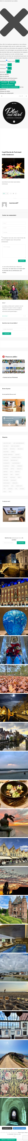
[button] (26, 1105)
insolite (19, 374)
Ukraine (10, 394)
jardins (5, 377)
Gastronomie (15, 368)
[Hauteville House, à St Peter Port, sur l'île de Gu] (14, 931)
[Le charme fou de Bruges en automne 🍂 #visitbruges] (14, 642)
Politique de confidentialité (18, 1139)
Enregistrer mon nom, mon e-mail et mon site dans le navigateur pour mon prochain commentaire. (13, 145)
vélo (5, 397)
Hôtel (12, 374)
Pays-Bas (6, 386)
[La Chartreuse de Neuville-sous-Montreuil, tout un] (14, 1017)
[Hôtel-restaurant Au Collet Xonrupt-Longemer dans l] (14, 700)
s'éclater (6, 391)
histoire (6, 374)
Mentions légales (21, 1038)
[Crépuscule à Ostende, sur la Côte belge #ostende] (14, 729)
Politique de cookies (8, 1139)
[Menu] (1, 2)
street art (19, 391)
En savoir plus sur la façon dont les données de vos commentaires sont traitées (13, 176)
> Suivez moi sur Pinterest (10, 283)
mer (12, 380)
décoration (14, 366)
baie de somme (15, 351)
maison (17, 377)
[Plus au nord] (14, 18)
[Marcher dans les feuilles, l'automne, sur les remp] (14, 585)
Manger (6, 380)
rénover (15, 388)
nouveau (12, 383)
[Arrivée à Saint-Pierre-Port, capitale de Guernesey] (14, 873)
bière (12, 357)
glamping (6, 371)
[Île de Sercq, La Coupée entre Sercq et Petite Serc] (14, 960)
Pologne (13, 386)
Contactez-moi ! (6, 407)
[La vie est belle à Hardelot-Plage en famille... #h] (14, 902)
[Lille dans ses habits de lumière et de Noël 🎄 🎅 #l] (14, 498)
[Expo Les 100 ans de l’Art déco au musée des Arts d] (14, 527)
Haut (14, 1041)
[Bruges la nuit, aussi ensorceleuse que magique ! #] (14, 469)
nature (5, 383)
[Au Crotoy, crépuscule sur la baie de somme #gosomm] (14, 671)
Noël (19, 383)
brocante (6, 363)
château (6, 366)
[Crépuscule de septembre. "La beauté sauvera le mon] (14, 787)
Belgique (20, 354)
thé (4, 394)
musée (17, 380)
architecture (7, 349)
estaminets (6, 368)
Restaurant (7, 388)
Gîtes (13, 371)
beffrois (12, 354)
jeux (11, 377)
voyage (22, 394)
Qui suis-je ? (5, 221)
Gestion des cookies (17, 1039)
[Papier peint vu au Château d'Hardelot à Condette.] (14, 989)
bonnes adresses (8, 360)
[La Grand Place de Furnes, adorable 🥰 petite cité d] (14, 758)
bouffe (17, 360)
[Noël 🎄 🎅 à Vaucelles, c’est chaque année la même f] (14, 556)
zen (10, 397)
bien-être (6, 357)
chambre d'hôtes (16, 363)
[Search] (26, 2)
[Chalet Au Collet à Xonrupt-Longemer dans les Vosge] (14, 844)
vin (16, 394)
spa (12, 391)
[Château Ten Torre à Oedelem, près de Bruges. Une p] (14, 815)
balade (5, 354)
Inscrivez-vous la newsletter (14, 444)
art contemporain (19, 349)
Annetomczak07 (13, 109)
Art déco (6, 351)
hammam (19, 371)
